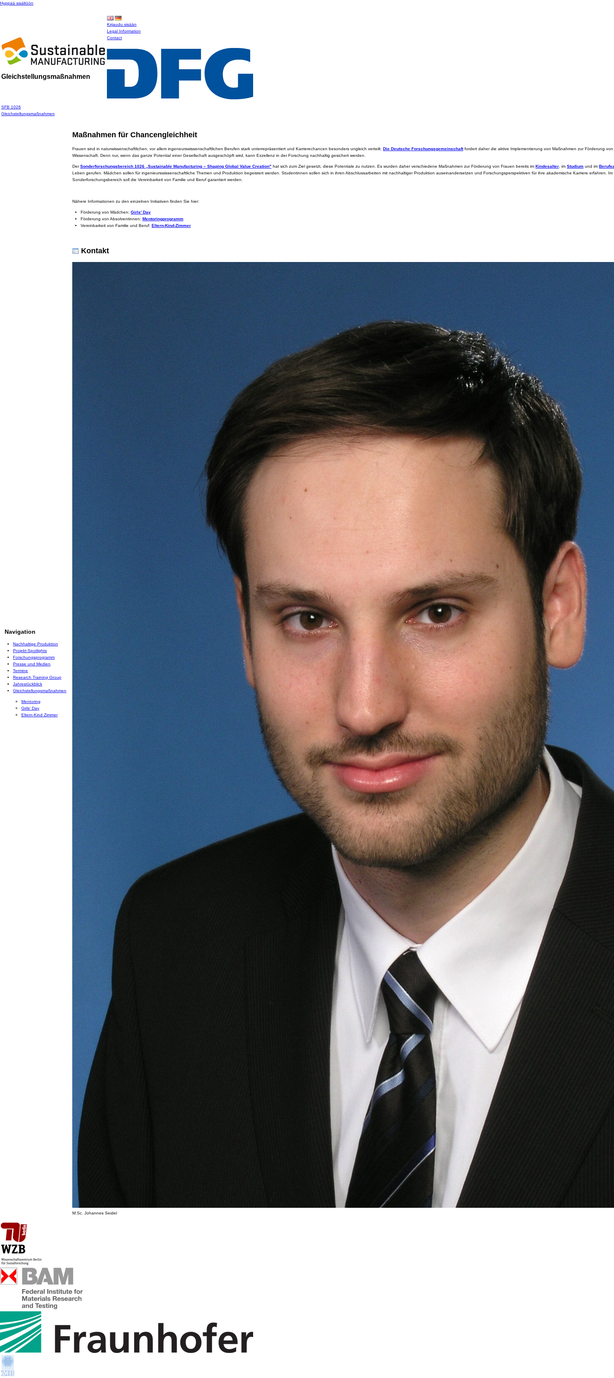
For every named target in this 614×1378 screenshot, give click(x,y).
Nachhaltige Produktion (35, 644)
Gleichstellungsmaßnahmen (28, 113)
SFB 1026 (11, 107)
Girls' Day (30, 708)
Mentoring (31, 701)
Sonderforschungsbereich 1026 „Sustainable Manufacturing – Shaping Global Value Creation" (175, 166)
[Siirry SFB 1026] (53, 62)
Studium (575, 166)
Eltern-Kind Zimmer (39, 715)
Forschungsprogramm (34, 657)
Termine (20, 670)
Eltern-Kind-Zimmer (171, 225)
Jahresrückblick (27, 684)
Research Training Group (37, 677)
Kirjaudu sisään (122, 24)
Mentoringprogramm (162, 219)
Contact (114, 37)
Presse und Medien (32, 664)
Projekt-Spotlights (30, 650)
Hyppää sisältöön (16, 3)
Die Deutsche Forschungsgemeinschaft (423, 148)
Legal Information (124, 31)
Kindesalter (547, 166)
